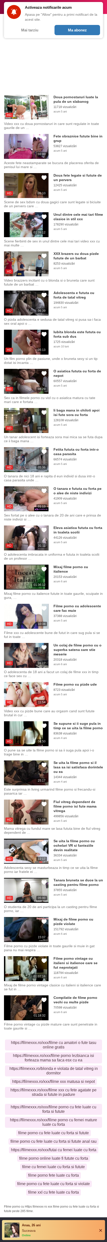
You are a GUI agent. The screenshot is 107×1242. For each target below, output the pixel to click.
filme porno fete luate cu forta (53, 1175)
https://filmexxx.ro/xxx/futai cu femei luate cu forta (53, 1150)
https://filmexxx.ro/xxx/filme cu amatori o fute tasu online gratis (53, 1044)
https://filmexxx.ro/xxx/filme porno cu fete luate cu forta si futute (53, 1109)
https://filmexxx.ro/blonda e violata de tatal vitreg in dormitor (53, 1070)
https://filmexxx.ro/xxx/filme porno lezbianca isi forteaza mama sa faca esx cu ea (53, 1057)
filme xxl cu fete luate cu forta (53, 1192)
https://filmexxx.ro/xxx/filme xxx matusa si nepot (53, 1081)
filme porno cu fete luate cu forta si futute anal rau (53, 1141)
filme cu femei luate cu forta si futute (53, 1167)
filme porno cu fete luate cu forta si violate (53, 1184)
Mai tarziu (29, 30)
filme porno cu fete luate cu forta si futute (53, 1133)
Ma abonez (77, 30)
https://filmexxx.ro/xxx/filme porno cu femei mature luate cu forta (53, 1122)
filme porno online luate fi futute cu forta (53, 1158)
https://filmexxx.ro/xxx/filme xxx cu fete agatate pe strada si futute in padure (53, 1092)
